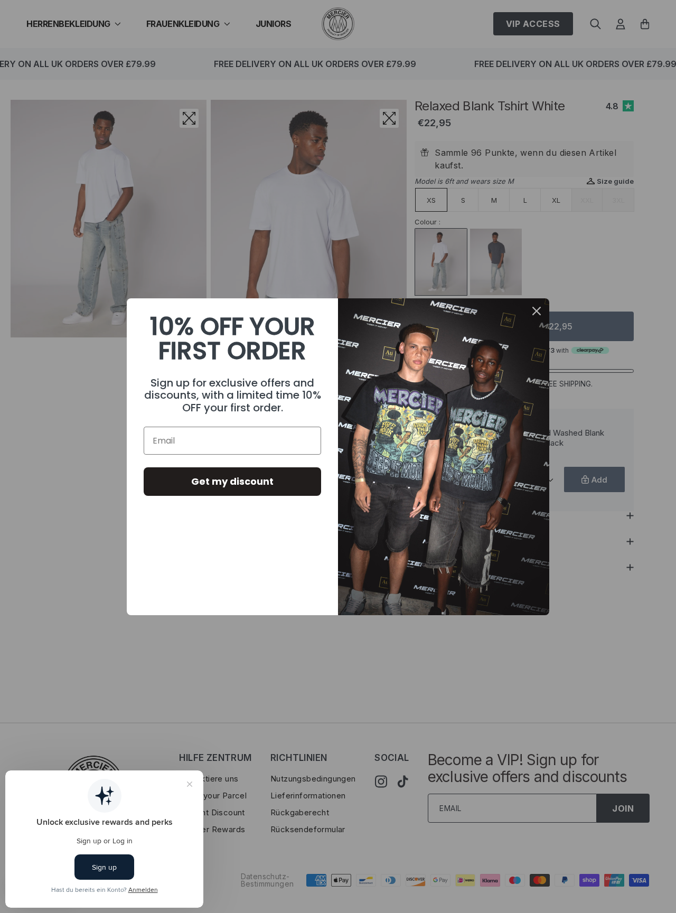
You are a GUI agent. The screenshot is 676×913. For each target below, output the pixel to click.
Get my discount (232, 481)
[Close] (536, 311)
